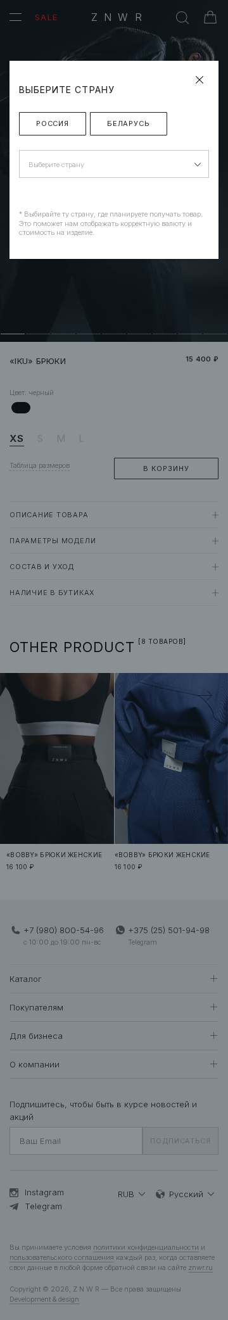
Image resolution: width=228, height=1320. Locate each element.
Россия (52, 123)
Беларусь (128, 123)
